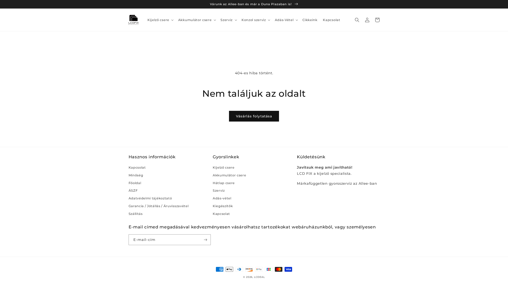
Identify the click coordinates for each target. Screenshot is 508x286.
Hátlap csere (224, 183)
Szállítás (136, 214)
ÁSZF (133, 190)
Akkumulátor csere (229, 175)
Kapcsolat (137, 167)
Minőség (136, 175)
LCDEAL (259, 277)
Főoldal (135, 183)
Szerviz (219, 190)
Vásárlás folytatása (254, 116)
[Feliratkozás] (205, 239)
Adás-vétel (222, 198)
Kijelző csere (224, 167)
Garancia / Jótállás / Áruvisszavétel (159, 206)
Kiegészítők (223, 206)
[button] (160, 20)
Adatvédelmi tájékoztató (150, 198)
